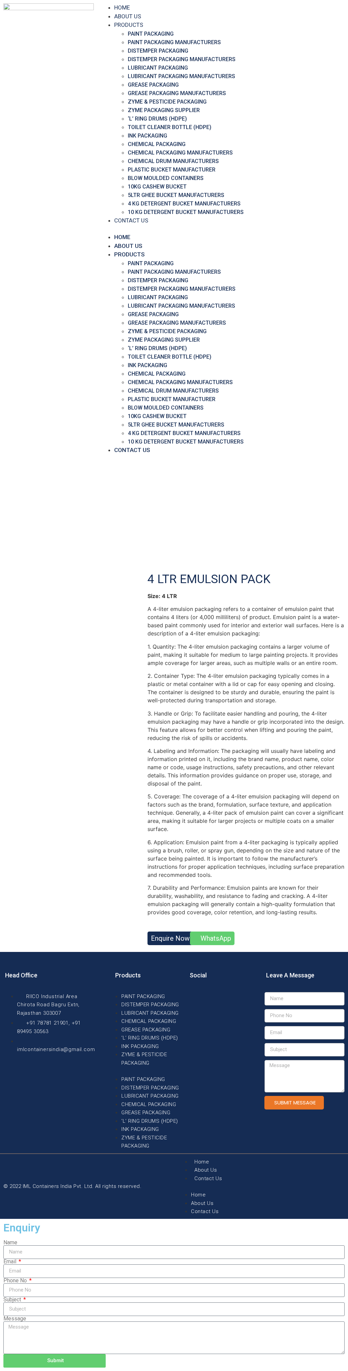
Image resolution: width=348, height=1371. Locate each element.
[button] (223, 229)
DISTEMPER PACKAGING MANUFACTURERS (182, 59)
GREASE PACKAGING (153, 85)
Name (10, 1242)
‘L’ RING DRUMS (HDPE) (157, 118)
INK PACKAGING (147, 135)
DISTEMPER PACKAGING (158, 51)
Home (122, 7)
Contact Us (131, 220)
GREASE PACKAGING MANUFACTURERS (177, 93)
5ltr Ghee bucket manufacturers (176, 195)
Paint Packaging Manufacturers (174, 42)
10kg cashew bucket (157, 186)
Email (10, 1261)
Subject (12, 1299)
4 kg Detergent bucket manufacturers (184, 203)
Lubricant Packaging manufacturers (181, 76)
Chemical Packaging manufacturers (180, 152)
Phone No (15, 1280)
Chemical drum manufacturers (173, 161)
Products (128, 24)
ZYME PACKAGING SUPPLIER (164, 110)
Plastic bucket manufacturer (171, 169)
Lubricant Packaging (158, 68)
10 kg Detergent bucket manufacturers (186, 212)
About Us (127, 16)
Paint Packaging (151, 34)
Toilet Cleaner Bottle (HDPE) (169, 127)
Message (14, 1318)
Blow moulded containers (166, 178)
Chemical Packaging (157, 144)
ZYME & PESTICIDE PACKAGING (167, 101)
